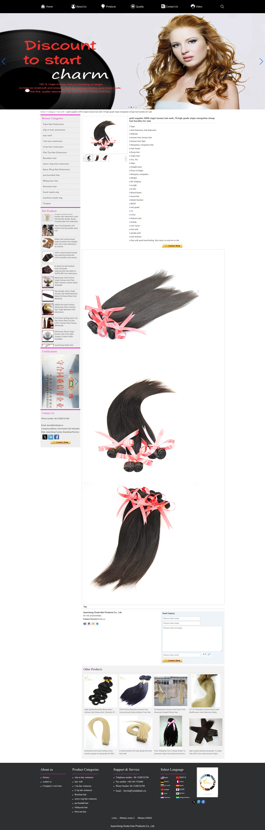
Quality (140, 6)
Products (111, 6)
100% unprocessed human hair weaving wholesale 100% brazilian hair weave (66, 245)
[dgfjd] (44, 437)
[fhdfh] (50, 437)
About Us (81, 6)
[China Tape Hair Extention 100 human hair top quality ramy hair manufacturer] (48, 220)
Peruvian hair (50, 186)
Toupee (47, 203)
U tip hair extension (53, 147)
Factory (46, 777)
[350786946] (89, 623)
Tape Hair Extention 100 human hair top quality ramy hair (66, 218)
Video (199, 6)
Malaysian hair (50, 181)
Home (49, 6)
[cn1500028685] (97, 623)
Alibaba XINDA (145, 818)
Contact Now (60, 442)
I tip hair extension (53, 141)
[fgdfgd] (56, 437)
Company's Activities (52, 786)
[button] (128, 107)
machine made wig (52, 198)
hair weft (60, 112)
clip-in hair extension (54, 130)
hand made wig (51, 192)
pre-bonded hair (51, 175)
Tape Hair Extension (53, 124)
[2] (132, 109)
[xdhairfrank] (84, 623)
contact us (47, 782)
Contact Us (172, 6)
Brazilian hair (50, 158)
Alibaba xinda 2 (127, 818)
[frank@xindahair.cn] (93, 623)
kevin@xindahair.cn (135, 790)
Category (51, 112)
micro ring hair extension (56, 164)
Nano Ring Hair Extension (56, 169)
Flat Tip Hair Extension (55, 152)
